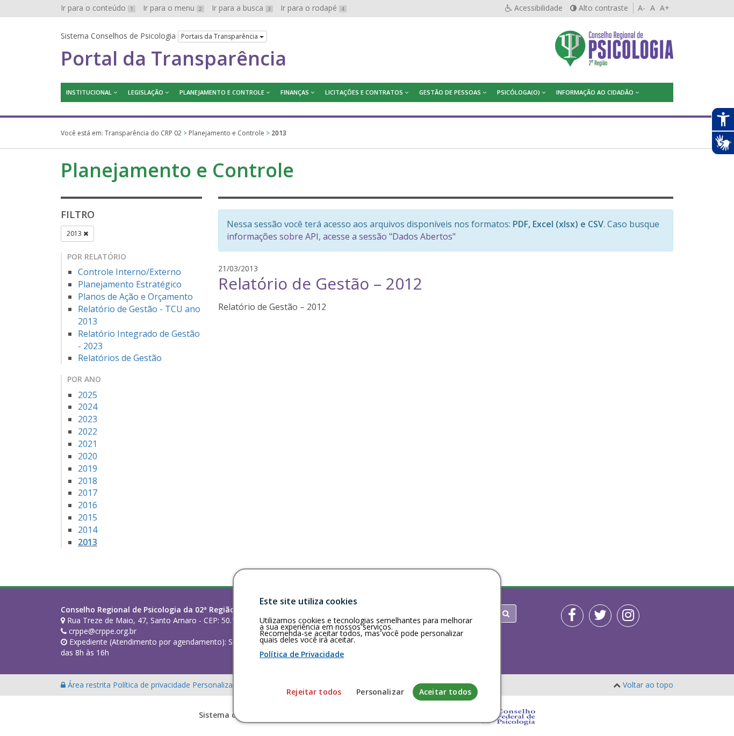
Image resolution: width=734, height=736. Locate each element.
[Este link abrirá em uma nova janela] (572, 615)
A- (641, 8)
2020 (87, 456)
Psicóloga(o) (518, 92)
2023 (87, 419)
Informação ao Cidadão (595, 92)
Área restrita (89, 685)
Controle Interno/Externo (129, 272)
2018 (87, 481)
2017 (87, 493)
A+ (665, 8)
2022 (87, 431)
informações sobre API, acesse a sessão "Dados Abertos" (341, 236)
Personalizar (380, 692)
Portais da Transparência (220, 36)
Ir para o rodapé (312, 8)
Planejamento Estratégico (130, 284)
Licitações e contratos (364, 92)
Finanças (294, 92)
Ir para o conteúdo (97, 8)
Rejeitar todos (313, 692)
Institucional (89, 92)
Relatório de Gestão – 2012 (320, 283)
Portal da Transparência (173, 58)
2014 (87, 530)
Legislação (145, 92)
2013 (75, 233)
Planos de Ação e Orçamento (135, 296)
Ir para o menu (172, 8)
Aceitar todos (445, 692)
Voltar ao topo (648, 685)
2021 (87, 444)
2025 (87, 395)
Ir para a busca (241, 8)
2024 (87, 407)
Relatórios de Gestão (120, 358)
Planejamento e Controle (221, 92)
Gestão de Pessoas (450, 92)
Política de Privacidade (302, 654)
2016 (87, 505)
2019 (87, 468)
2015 (87, 517)
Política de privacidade (152, 685)
